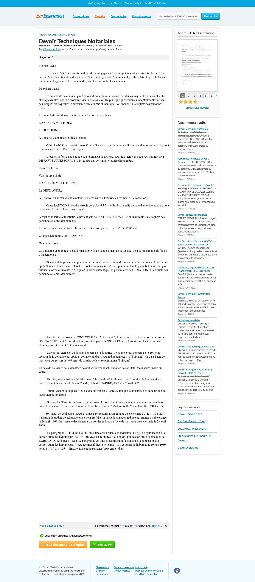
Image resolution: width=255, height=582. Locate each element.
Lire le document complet (63, 544)
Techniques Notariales (189, 320)
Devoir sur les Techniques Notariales (196, 346)
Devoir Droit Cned (188, 447)
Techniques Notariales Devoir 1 (193, 158)
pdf (137, 525)
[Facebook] (177, 573)
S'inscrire (99, 16)
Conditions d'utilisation (146, 574)
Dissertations (81, 16)
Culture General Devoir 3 (192, 428)
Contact (163, 3)
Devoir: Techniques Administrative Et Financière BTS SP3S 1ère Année (196, 269)
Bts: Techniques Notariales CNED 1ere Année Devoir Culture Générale (197, 243)
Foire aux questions (124, 567)
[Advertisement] (104, 305)
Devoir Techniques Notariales (192, 214)
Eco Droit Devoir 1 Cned (191, 421)
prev (178, 95)
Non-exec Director (123, 3)
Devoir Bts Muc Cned (190, 414)
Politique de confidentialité (149, 570)
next (216, 95)
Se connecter (119, 16)
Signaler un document (197, 107)
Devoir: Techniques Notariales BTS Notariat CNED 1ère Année (195, 371)
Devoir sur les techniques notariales (196, 185)
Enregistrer (105, 544)
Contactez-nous (141, 16)
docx (154, 525)
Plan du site (141, 567)
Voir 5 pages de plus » (52, 525)
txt (122, 525)
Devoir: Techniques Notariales (193, 129)
